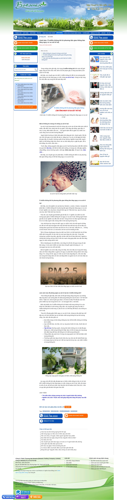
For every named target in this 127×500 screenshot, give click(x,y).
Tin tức (39, 33)
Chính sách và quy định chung (72, 33)
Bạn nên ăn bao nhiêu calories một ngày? (105, 163)
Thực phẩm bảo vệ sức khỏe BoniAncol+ (25, 97)
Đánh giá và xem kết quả (25, 107)
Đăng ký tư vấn (95, 33)
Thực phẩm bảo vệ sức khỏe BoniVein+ (25, 90)
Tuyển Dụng (86, 33)
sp (109, 33)
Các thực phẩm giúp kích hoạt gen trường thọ (106, 68)
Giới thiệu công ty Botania (73, 460)
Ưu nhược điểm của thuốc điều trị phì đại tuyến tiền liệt (57, 447)
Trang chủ (18, 33)
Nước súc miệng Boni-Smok (25, 87)
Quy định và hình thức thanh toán (99, 460)
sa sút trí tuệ (74, 411)
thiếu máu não (54, 411)
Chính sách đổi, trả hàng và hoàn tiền (100, 466)
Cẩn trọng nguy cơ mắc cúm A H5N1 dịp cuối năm (55, 434)
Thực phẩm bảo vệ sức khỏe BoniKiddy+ (25, 93)
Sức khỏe (59, 32)
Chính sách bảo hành (96, 464)
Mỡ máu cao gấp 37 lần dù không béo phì (53, 446)
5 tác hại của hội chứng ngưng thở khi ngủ (53, 432)
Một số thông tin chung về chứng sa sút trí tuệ (54, 53)
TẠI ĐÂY (67, 407)
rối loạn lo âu (46, 411)
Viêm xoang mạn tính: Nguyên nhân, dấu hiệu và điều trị (105, 138)
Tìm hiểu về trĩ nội (46, 440)
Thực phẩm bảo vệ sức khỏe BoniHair (25, 103)
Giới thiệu (26, 33)
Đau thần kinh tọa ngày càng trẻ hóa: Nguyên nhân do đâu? (58, 438)
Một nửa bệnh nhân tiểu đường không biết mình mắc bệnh (105, 103)
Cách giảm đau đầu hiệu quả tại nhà (51, 444)
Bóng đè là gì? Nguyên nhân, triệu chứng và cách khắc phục (59, 449)
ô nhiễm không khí (64, 411)
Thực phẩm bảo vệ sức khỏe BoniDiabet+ (25, 100)
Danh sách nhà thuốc (49, 33)
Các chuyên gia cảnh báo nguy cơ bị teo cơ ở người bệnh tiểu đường (61, 442)
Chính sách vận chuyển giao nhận (100, 462)
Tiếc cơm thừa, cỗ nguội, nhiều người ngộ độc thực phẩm (58, 436)
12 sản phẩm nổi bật (71, 466)
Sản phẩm (32, 33)
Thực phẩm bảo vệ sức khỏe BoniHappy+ (25, 85)
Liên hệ (103, 33)
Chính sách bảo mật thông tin (98, 468)
